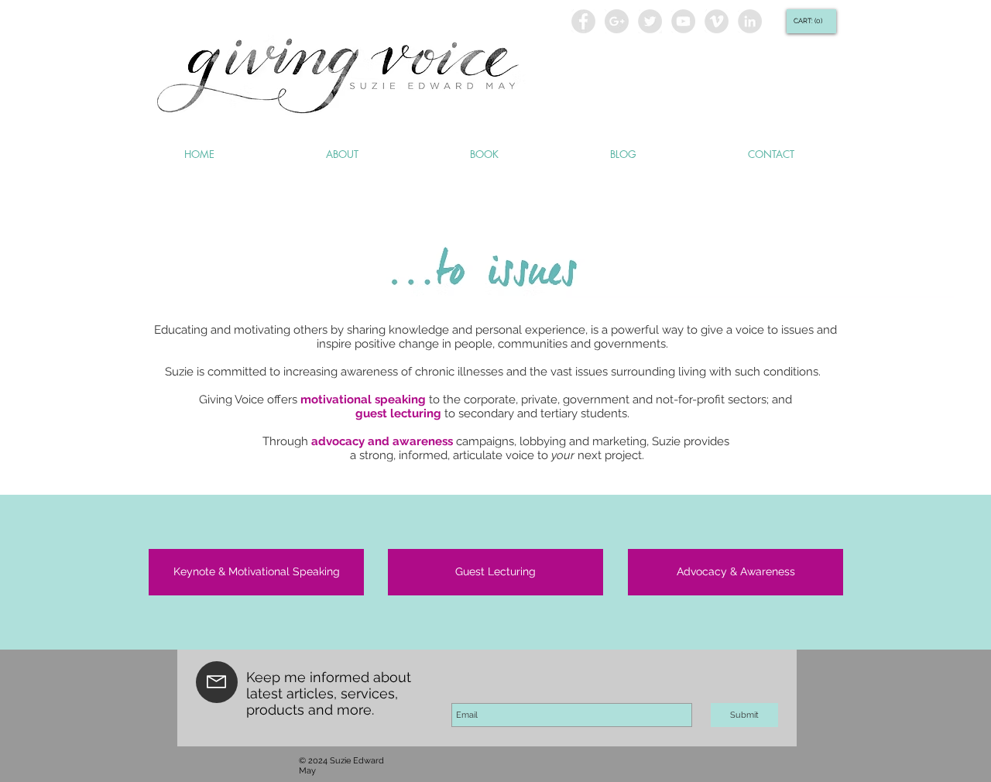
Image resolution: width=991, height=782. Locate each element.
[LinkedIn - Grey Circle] (750, 21)
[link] (810, 20)
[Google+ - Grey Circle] (617, 21)
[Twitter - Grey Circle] (650, 21)
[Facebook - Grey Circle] (583, 21)
